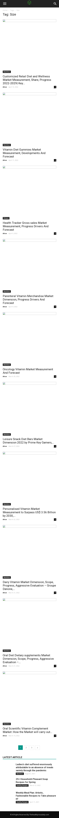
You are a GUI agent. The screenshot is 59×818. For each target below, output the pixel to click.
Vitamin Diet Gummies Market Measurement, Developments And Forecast (24, 153)
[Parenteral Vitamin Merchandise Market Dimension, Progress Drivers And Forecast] (29, 266)
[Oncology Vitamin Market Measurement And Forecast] (29, 339)
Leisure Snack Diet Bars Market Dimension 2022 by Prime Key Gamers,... (28, 440)
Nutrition (7, 72)
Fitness (6, 218)
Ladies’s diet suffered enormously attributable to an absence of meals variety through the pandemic (34, 767)
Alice (5, 87)
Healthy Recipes (22, 785)
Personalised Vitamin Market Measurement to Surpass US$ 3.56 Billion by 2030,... (29, 512)
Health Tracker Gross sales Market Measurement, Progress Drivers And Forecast (26, 226)
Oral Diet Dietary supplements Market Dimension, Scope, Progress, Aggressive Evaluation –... (28, 659)
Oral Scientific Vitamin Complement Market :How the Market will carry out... (27, 730)
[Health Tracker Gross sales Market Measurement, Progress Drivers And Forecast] (29, 192)
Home (5, 10)
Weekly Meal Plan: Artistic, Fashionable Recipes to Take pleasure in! (36, 795)
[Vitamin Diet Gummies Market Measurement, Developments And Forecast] (29, 119)
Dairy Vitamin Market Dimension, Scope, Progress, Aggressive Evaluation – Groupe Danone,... (29, 585)
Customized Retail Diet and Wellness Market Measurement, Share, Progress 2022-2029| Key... (27, 80)
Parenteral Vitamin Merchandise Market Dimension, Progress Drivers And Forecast (28, 299)
